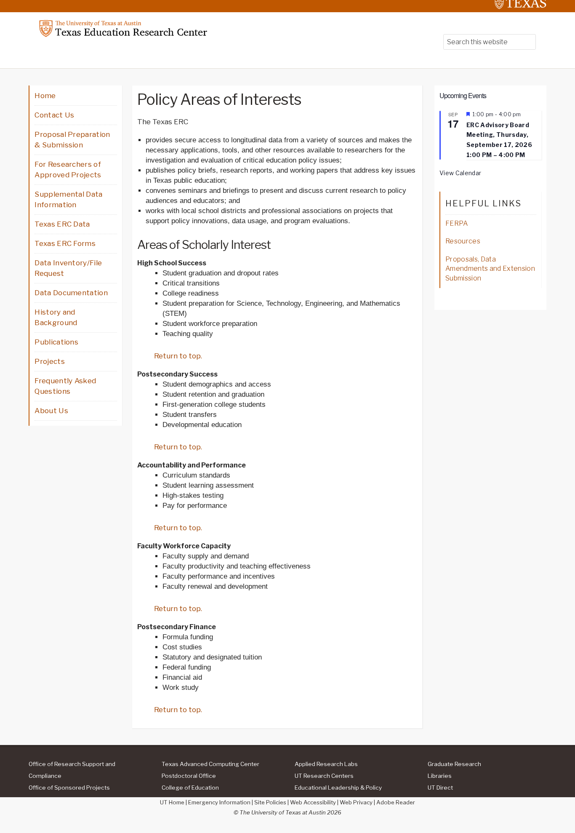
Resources (462, 241)
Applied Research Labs (326, 764)
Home (45, 95)
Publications (56, 342)
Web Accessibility (313, 802)
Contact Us (54, 115)
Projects (50, 361)
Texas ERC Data (62, 224)
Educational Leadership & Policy (338, 787)
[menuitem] (84, 769)
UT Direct (440, 787)
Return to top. (178, 356)
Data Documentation (71, 292)
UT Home (172, 802)
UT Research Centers (324, 775)
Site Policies (270, 802)
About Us (51, 410)
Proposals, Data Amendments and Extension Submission (490, 268)
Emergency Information (219, 802)
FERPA (456, 223)
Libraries (440, 775)
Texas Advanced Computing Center (210, 764)
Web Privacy (356, 802)
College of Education (190, 787)
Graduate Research (454, 764)
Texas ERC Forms (65, 243)
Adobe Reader (395, 802)
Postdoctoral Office (189, 775)
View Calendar (460, 172)
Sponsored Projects (69, 787)
